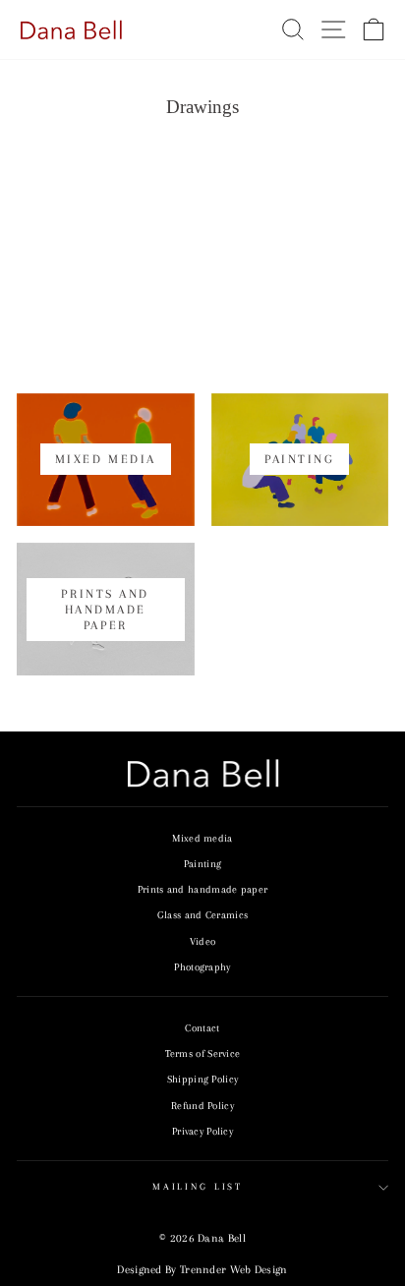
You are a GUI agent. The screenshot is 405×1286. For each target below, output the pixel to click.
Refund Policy (202, 1105)
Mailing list (197, 1187)
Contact (202, 1028)
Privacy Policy (202, 1131)
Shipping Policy (203, 1079)
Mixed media (202, 838)
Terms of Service (203, 1053)
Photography (202, 967)
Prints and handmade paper (202, 889)
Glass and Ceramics (202, 914)
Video (203, 941)
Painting (202, 863)
